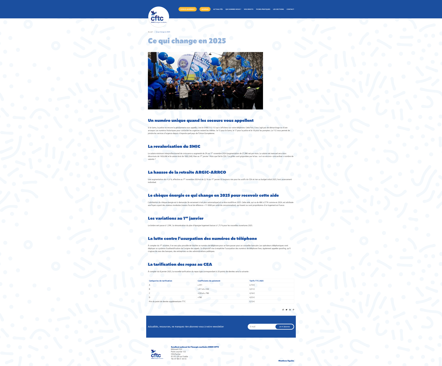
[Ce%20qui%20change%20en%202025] (283, 309)
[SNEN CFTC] (158, 27)
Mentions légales (286, 360)
